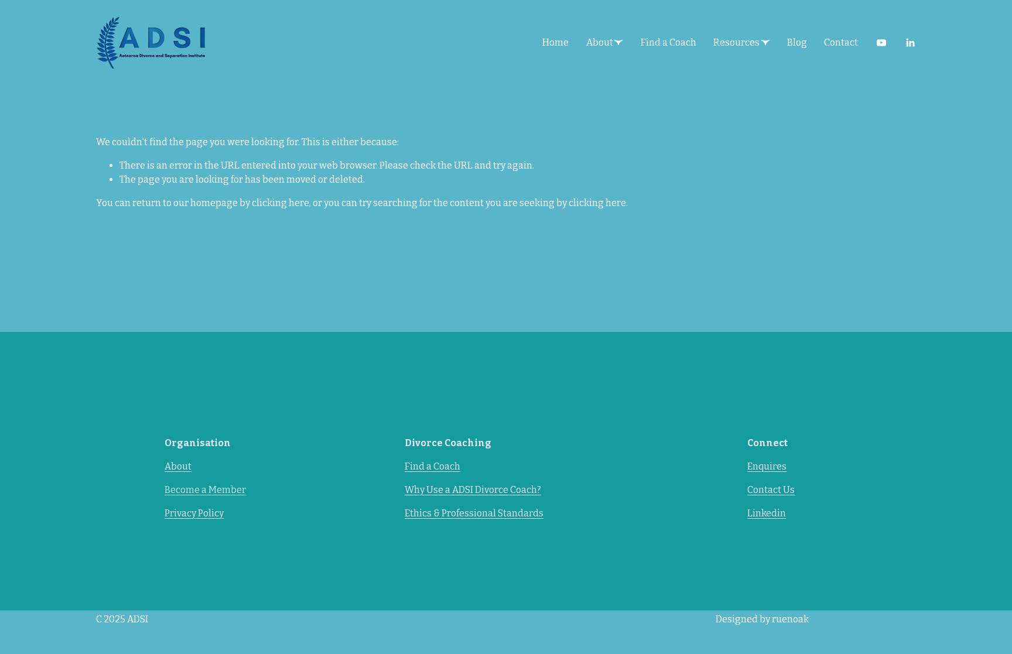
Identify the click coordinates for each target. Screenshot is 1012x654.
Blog (797, 42)
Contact (841, 42)
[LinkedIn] (910, 43)
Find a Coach (668, 42)
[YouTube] (881, 43)
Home (555, 42)
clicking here (280, 202)
